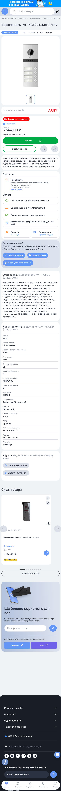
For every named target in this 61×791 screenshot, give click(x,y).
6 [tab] (34, 569)
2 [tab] (26, 569)
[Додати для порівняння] (48, 503)
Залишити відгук (17, 465)
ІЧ (4, 366)
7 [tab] (36, 569)
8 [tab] (38, 569)
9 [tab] (40, 569)
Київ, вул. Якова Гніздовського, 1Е (25, 746)
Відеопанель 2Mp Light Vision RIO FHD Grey (21, 537)
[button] (43, 148)
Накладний (8, 409)
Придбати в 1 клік (19, 148)
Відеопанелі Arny (50, 18)
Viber (42, 645)
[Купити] (46, 553)
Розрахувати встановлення (19, 263)
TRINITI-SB (9, 18)
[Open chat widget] (57, 755)
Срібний (7, 423)
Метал (6, 416)
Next (57, 528)
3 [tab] (28, 569)
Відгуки (49, 32)
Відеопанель (9, 345)
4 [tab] (30, 569)
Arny (5, 338)
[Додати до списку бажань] (48, 498)
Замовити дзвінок (15, 255)
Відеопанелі (35, 18)
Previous (3, 528)
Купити (28, 140)
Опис (24, 32)
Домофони (21, 18)
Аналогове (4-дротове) (14, 402)
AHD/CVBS (8, 380)
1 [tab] (22, 569)
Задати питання (39, 255)
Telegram (15, 645)
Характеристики (36, 32)
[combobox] (32, 11)
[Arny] (52, 110)
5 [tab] (32, 569)
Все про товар (10, 32)
